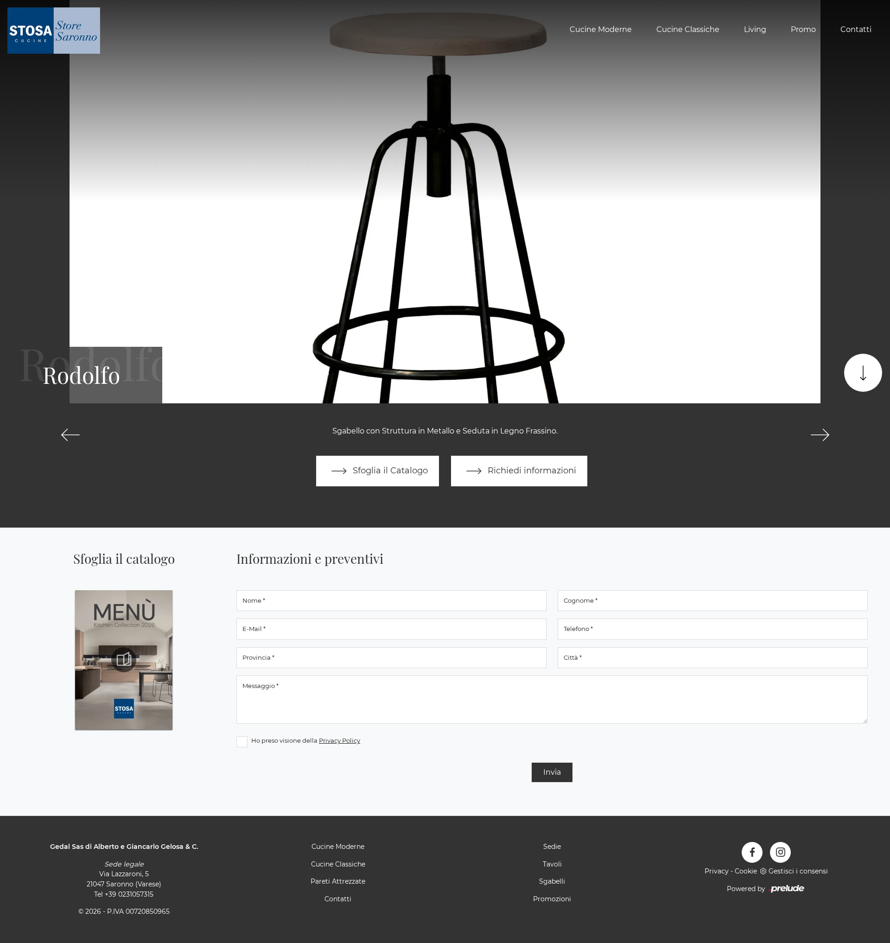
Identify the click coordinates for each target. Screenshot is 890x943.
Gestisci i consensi (798, 871)
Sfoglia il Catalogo (389, 470)
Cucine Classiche (687, 29)
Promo (803, 29)
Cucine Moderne (601, 29)
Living (755, 29)
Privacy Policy (339, 740)
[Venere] (820, 435)
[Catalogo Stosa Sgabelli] (123, 659)
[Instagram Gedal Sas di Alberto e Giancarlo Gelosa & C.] (780, 852)
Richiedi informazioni (530, 470)
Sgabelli (552, 881)
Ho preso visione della (305, 740)
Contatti (855, 29)
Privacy (717, 871)
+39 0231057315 (129, 894)
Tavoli (552, 864)
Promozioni (552, 899)
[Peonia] (70, 435)
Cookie (746, 871)
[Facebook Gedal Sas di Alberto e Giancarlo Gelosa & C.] (752, 852)
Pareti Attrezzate (338, 881)
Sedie (552, 846)
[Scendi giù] (863, 372)
